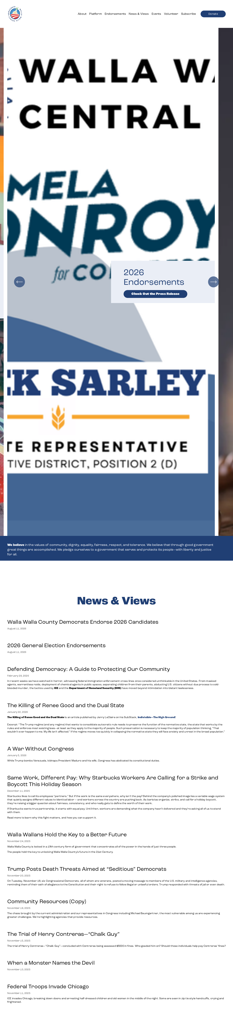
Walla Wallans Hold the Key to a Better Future (67, 834)
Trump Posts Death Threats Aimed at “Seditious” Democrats (86, 869)
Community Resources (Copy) (46, 901)
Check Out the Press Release (67, 294)
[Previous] (19, 281)
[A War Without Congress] (84, 741)
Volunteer (171, 13)
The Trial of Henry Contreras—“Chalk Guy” (64, 934)
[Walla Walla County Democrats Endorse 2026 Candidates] (82, 614)
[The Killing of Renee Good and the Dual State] (116, 697)
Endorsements (115, 13)
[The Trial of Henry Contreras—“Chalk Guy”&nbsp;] (116, 926)
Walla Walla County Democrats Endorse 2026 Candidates (82, 622)
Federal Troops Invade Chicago (48, 986)
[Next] (213, 281)
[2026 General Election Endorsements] (56, 637)
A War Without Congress (40, 748)
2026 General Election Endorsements (56, 645)
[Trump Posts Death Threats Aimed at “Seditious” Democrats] (116, 861)
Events (156, 13)
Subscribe (188, 13)
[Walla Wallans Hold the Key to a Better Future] (92, 827)
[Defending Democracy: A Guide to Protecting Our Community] (116, 661)
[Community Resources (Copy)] (116, 893)
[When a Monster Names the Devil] (51, 955)
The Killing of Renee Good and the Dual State (65, 705)
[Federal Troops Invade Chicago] (116, 979)
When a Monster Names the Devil (51, 963)
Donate (213, 13)
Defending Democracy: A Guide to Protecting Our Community (88, 669)
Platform (95, 13)
